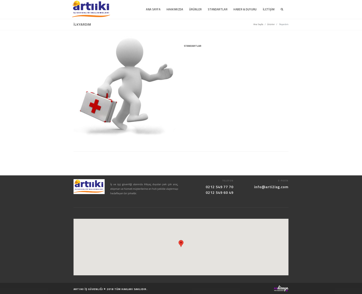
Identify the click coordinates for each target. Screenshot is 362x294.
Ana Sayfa (258, 24)
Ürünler (271, 24)
